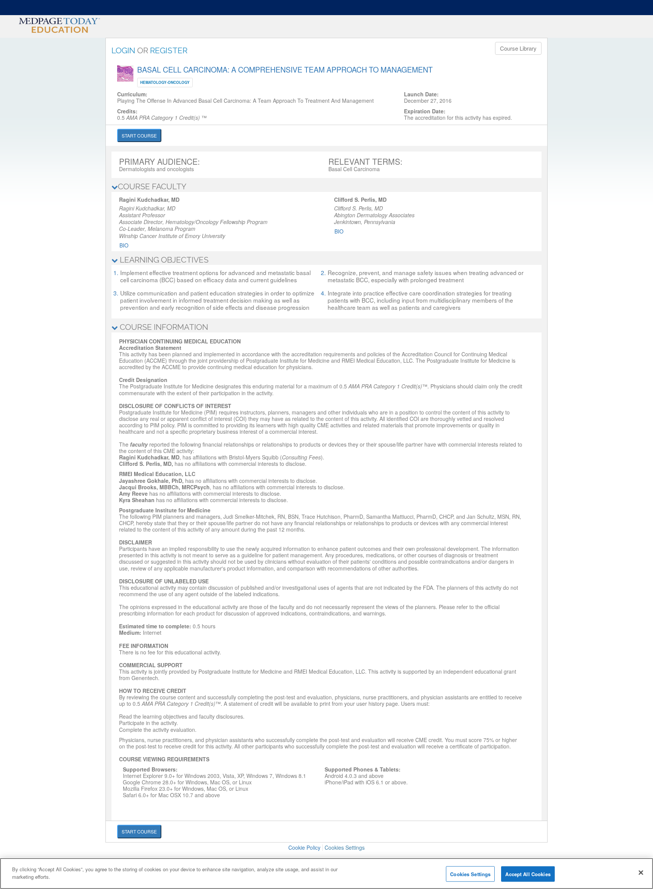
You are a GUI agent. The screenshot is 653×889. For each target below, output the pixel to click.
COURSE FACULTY (152, 186)
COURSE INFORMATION (163, 327)
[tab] (326, 187)
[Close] (641, 872)
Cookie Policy (304, 847)
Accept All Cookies (527, 874)
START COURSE (139, 135)
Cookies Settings (345, 847)
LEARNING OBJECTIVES (163, 259)
